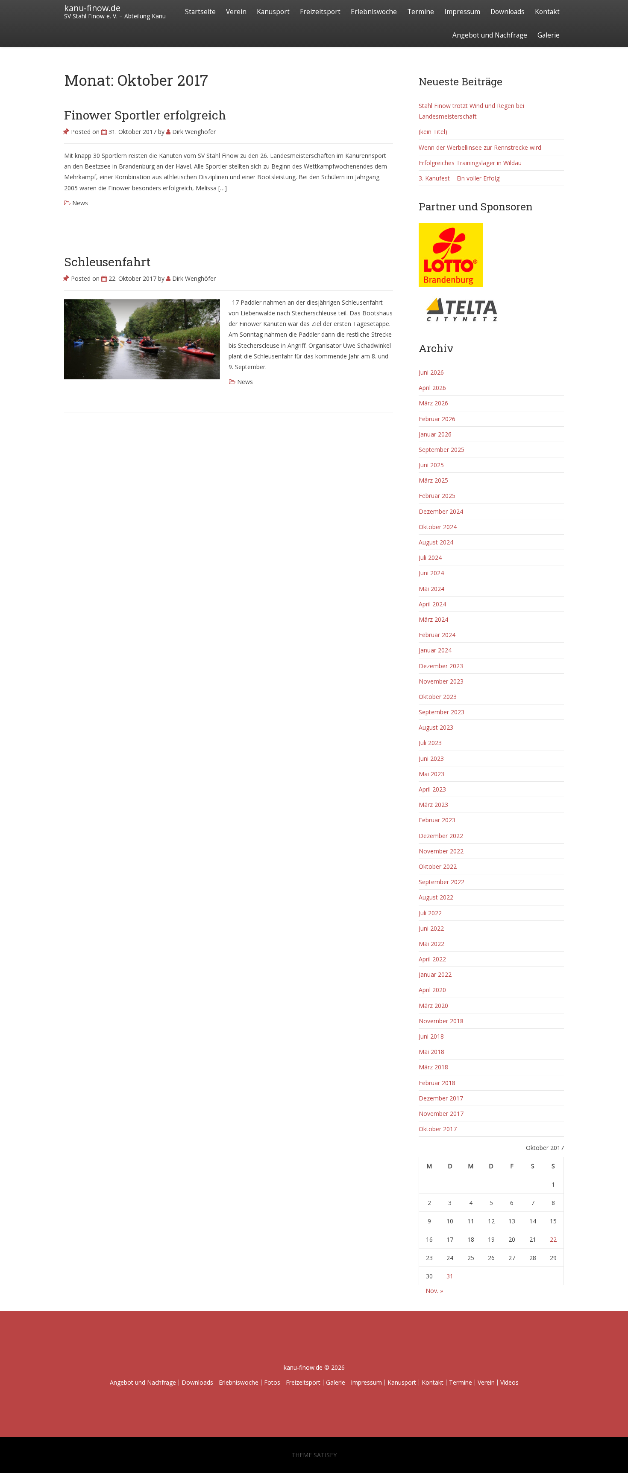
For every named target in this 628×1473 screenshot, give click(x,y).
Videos (509, 1382)
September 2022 (441, 882)
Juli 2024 (430, 557)
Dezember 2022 (441, 836)
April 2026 (432, 388)
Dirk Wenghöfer (193, 132)
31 (449, 1276)
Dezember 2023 (441, 666)
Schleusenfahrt (107, 262)
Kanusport (273, 11)
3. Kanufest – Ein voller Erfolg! (460, 178)
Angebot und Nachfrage (489, 35)
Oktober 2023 (438, 697)
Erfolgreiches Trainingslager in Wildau (470, 163)
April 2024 (432, 604)
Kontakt (547, 11)
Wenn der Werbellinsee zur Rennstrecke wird (480, 147)
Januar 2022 (435, 974)
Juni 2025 (431, 465)
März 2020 (433, 1005)
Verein (236, 11)
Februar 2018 (437, 1083)
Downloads (507, 11)
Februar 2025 (437, 496)
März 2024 (433, 619)
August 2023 (436, 727)
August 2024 (436, 542)
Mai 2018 (431, 1052)
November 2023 (441, 681)
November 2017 (441, 1113)
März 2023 (433, 805)
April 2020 (432, 990)
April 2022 (432, 959)
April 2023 (432, 789)
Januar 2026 (435, 434)
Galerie (548, 35)
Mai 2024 (431, 589)
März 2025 (433, 480)
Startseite (200, 11)
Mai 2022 (431, 944)
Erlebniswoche (374, 11)
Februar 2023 (437, 820)
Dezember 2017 (441, 1098)
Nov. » (434, 1291)
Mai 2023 (431, 774)
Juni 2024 (431, 573)
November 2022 (441, 851)
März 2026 (433, 403)
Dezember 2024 (441, 511)
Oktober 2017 (438, 1129)
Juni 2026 (431, 372)
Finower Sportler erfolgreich (145, 115)
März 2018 (433, 1067)
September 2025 (441, 449)
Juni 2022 (431, 928)
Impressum (462, 11)
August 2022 (436, 897)
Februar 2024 (437, 635)
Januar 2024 (435, 650)
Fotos (272, 1382)
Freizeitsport (320, 11)
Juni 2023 (431, 758)
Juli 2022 (430, 913)
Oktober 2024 (438, 527)
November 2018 (441, 1021)
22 (553, 1239)
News (80, 203)
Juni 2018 (431, 1036)
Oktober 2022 (438, 866)
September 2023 (441, 712)
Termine (420, 11)
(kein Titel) (433, 132)
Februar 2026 (437, 419)
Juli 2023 (430, 743)
